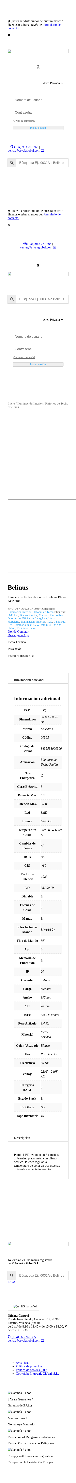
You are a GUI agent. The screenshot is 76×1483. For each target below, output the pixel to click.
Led (10, 624)
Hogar (52, 618)
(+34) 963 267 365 (25, 147)
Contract (44, 615)
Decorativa (56, 615)
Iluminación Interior (30, 403)
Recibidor (22, 628)
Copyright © (37, 1373)
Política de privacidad (29, 1366)
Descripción (22, 1137)
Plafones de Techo (56, 403)
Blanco (24, 615)
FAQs (11, 1281)
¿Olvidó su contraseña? (24, 120)
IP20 (49, 621)
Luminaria (20, 624)
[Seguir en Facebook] (19, 1287)
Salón (33, 628)
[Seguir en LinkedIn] (11, 1287)
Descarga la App (18, 635)
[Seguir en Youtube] (27, 1287)
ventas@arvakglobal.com (24, 150)
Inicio (11, 403)
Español (30, 1306)
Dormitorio (14, 618)
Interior (40, 621)
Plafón (11, 628)
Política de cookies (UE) (31, 1370)
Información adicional (29, 680)
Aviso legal (23, 1362)
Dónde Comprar (18, 631)
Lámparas (59, 621)
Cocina (33, 615)
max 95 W (33, 624)
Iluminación (28, 621)
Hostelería (13, 621)
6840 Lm (13, 615)
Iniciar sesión (38, 127)
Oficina (57, 624)
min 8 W (46, 624)
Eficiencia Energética (34, 618)
